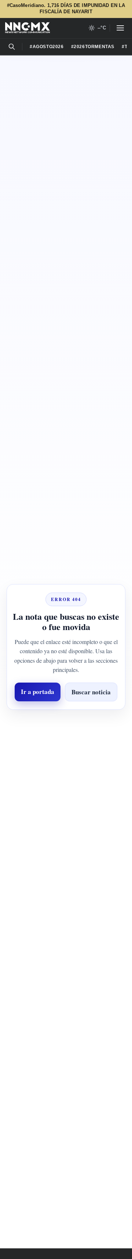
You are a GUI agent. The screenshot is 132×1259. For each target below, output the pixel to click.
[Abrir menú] (120, 28)
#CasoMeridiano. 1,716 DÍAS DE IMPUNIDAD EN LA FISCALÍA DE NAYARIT (65, 9)
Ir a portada (66, 685)
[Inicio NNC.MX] (27, 28)
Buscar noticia (66, 708)
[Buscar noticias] (11, 46)
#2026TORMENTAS (98, 47)
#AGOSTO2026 (48, 47)
